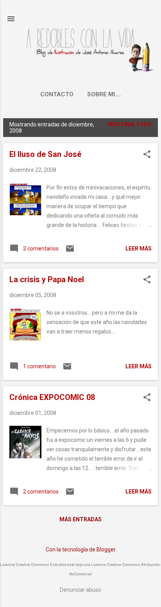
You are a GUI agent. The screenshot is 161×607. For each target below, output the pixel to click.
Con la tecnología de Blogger (81, 549)
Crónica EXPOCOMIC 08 (52, 397)
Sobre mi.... (104, 94)
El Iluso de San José (45, 154)
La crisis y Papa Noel (46, 279)
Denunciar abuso (80, 590)
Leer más (138, 248)
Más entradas (80, 519)
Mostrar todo (130, 124)
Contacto (56, 94)
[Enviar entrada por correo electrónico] (70, 251)
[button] (147, 154)
